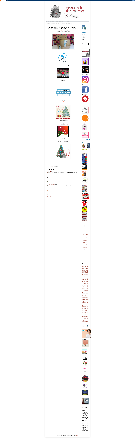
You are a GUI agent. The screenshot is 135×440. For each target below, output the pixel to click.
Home (46, 21)
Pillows (87, 300)
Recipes (87, 306)
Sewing (85, 308)
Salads (82, 308)
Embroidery (83, 282)
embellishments (86, 319)
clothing (87, 318)
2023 (83, 225)
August (84, 232)
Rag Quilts (85, 306)
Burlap (82, 274)
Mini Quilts (86, 295)
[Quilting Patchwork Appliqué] (85, 372)
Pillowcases (85, 300)
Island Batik (61, 30)
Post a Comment (49, 196)
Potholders (87, 301)
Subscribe (83, 36)
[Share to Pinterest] (57, 166)
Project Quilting (84, 302)
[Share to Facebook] (56, 166)
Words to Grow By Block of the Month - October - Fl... (85, 247)
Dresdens (84, 281)
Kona (86, 292)
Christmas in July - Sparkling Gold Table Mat (85, 241)
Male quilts (83, 295)
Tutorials (83, 316)
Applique (87, 268)
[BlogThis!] (55, 166)
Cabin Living (87, 274)
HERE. (63, 101)
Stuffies (82, 312)
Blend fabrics (87, 270)
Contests (87, 277)
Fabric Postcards (86, 283)
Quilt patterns (86, 304)
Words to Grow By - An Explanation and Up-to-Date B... (85, 245)
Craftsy (87, 279)
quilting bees (86, 320)
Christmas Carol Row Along (85, 276)
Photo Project (85, 299)
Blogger (77, 435)
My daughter (84, 297)
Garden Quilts (86, 286)
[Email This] (54, 166)
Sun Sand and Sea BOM (85, 313)
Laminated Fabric (85, 293)
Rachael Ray (83, 306)
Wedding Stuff (83, 318)
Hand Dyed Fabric (86, 288)
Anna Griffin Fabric (84, 268)
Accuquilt (49, 167)
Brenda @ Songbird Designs (51, 184)
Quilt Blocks (86, 303)
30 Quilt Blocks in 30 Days (51, 21)
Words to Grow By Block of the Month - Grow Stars (85, 235)
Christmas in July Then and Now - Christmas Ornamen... (85, 237)
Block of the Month (84, 271)
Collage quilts (84, 277)
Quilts (86, 305)
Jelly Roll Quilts (84, 292)
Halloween (83, 288)
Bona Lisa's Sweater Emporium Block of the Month (65, 21)
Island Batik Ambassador (53, 167)
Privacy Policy (56, 21)
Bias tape (84, 270)
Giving (82, 287)
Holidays (83, 289)
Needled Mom (49, 180)
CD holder (84, 274)
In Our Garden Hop (84, 290)
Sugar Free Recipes (86, 312)
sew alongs (87, 321)
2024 (83, 224)
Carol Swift (49, 171)
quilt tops (84, 320)
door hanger (83, 319)
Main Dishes (87, 294)
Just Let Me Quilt (66, 124)
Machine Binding (83, 294)
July (83, 233)
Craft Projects (85, 279)
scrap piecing (84, 321)
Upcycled (85, 316)
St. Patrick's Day (86, 310)
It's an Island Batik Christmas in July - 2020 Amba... (85, 243)
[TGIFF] (85, 388)
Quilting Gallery (83, 305)
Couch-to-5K (83, 278)
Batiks (82, 270)
